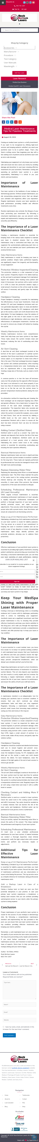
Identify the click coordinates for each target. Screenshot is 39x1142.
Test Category (10, 59)
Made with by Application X (27, 1140)
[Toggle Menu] (3, 2)
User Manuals (10, 62)
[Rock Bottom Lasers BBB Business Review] (19, 1129)
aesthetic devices (17, 1068)
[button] (3, 122)
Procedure (8, 55)
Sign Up (17, 9)
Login (25, 9)
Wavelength (9, 66)
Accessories (9, 48)
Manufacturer (10, 51)
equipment (26, 1068)
